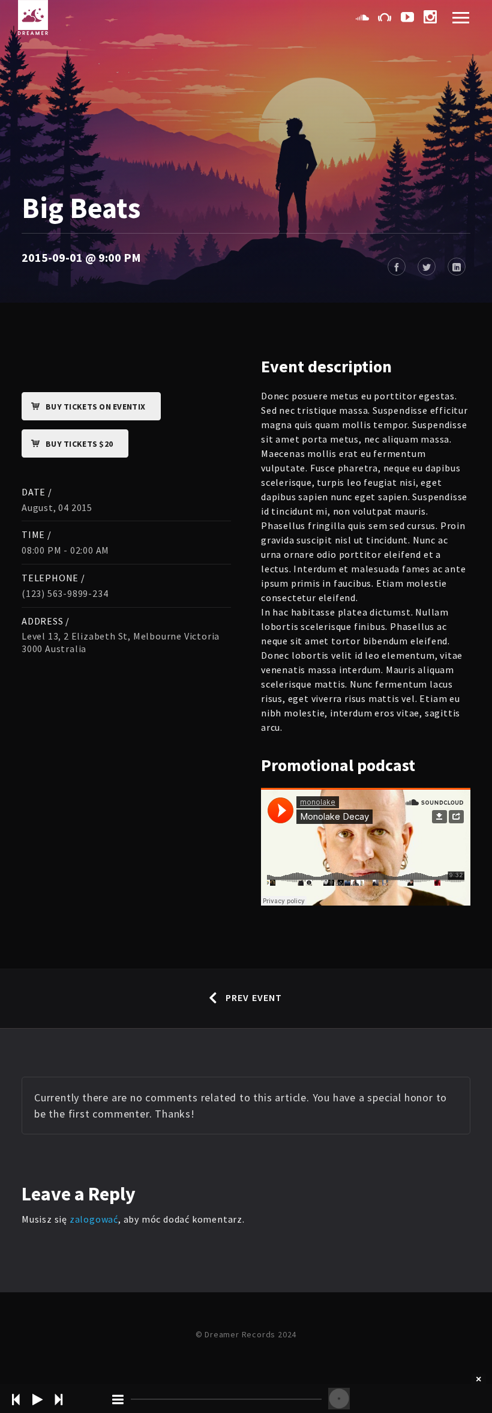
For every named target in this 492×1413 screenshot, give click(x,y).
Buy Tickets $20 (79, 443)
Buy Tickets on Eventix (95, 406)
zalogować (94, 1219)
